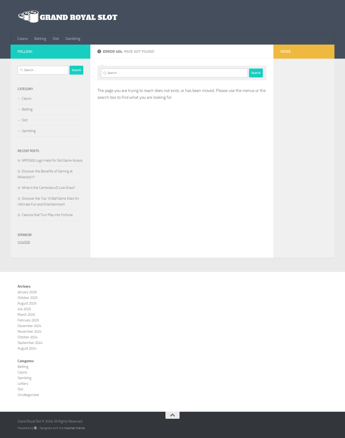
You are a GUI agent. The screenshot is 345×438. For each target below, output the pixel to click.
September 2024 (30, 343)
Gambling (72, 38)
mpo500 (24, 242)
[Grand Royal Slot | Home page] (68, 16)
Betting (40, 38)
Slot (56, 38)
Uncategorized (28, 395)
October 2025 (28, 298)
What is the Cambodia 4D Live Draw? (48, 188)
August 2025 (27, 303)
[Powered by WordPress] (35, 428)
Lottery (23, 383)
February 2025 (28, 320)
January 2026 (27, 292)
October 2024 (28, 337)
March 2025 (26, 314)
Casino (22, 38)
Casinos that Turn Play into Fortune (47, 215)
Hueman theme (74, 428)
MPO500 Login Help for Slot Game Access (52, 160)
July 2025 (24, 309)
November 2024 (30, 331)
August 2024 (27, 348)
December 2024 (29, 326)
